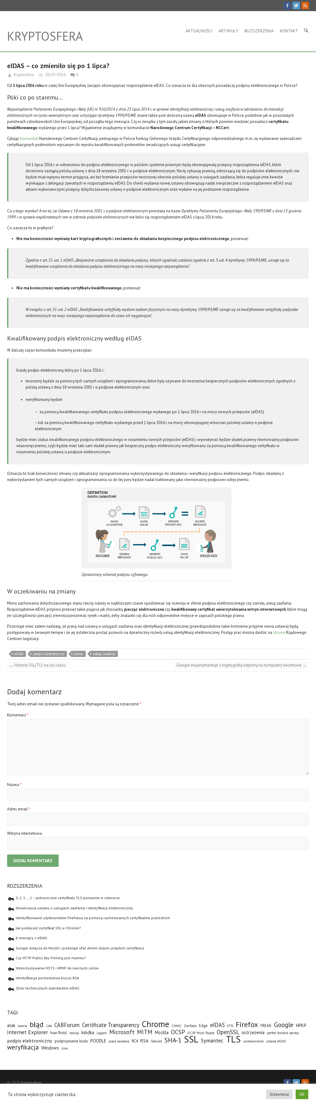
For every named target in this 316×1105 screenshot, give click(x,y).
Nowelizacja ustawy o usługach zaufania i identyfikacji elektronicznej (74, 908)
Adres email (18, 809)
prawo (78, 654)
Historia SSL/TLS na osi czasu (37, 665)
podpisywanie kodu (71, 1041)
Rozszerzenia (259, 31)
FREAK (266, 1025)
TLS (233, 1039)
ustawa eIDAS (276, 1041)
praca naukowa (119, 1041)
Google (283, 1025)
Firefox (247, 1024)
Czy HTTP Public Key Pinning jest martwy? (51, 958)
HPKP (301, 1025)
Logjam (102, 1033)
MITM (144, 1032)
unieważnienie (253, 1041)
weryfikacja (23, 1047)
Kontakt (289, 31)
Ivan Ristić (58, 1032)
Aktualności (198, 31)
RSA (144, 1041)
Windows (50, 1048)
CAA (49, 1026)
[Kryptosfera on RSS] (305, 5)
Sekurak (156, 1041)
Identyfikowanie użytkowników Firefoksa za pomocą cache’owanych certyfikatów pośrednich (93, 917)
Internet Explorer (27, 1032)
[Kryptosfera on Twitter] (296, 5)
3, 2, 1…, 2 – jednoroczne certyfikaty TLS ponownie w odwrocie (68, 897)
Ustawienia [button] (279, 1094)
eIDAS (18, 654)
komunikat (29, 138)
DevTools (190, 1026)
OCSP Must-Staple (200, 1033)
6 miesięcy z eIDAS (31, 938)
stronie (279, 632)
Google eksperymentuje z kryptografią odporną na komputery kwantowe (241, 665)
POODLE (98, 1041)
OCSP (178, 1032)
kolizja (74, 1033)
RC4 (135, 1041)
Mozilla (161, 1032)
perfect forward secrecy (283, 1033)
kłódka (87, 1032)
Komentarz (17, 715)
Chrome (155, 1024)
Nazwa (14, 784)
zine (64, 1048)
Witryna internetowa (24, 833)
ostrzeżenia (253, 1032)
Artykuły (228, 31)
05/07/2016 (55, 74)
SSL (191, 1039)
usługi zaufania (104, 654)
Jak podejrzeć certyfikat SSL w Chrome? (48, 928)
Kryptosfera (45, 36)
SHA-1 (172, 1040)
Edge (203, 1025)
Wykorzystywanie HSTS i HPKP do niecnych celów (57, 968)
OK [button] (302, 1094)
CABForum (67, 1025)
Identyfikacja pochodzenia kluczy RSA (47, 978)
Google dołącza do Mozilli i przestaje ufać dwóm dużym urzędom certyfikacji (80, 948)
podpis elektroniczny (48, 654)
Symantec (212, 1040)
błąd (37, 1024)
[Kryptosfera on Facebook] (287, 5)
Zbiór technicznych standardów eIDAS (47, 988)
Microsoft (122, 1032)
